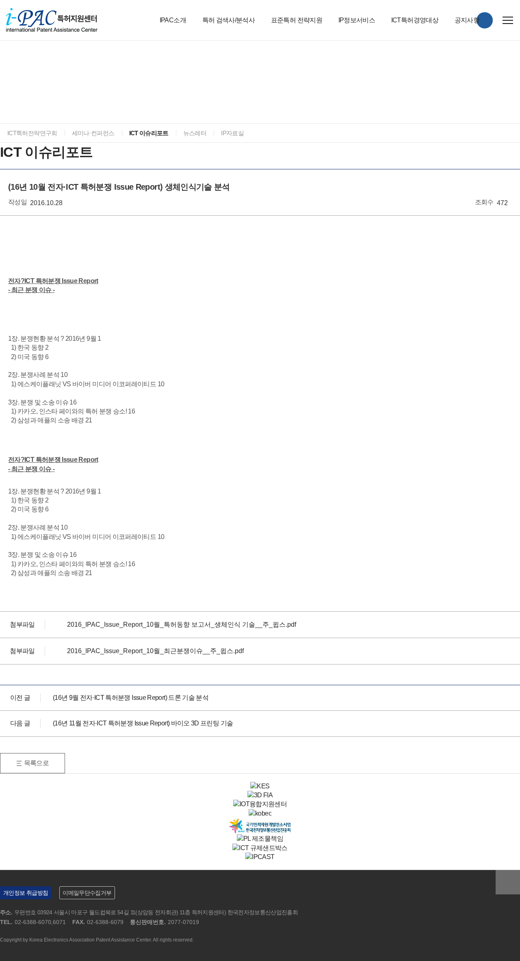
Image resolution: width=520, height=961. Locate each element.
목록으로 (36, 763)
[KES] (259, 786)
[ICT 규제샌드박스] (260, 847)
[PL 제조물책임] (260, 838)
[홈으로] (4, 63)
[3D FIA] (260, 795)
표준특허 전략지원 (296, 20)
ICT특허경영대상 (414, 20)
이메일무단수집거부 (87, 893)
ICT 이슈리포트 (149, 133)
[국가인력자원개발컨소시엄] (260, 822)
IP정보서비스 (356, 20)
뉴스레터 (194, 133)
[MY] (485, 20)
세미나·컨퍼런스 (93, 133)
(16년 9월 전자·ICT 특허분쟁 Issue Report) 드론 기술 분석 (130, 697)
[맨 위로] (508, 882)
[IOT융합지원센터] (260, 804)
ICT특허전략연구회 (32, 133)
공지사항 (467, 20)
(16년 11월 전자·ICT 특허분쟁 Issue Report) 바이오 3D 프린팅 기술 (143, 723)
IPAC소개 (173, 20)
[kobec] (260, 813)
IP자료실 (232, 133)
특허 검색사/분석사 (228, 20)
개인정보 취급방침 (25, 893)
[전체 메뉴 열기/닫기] (508, 20)
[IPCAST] (259, 856)
